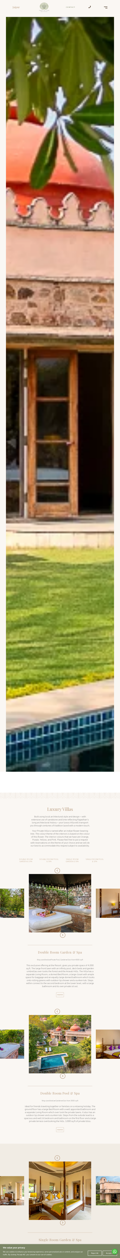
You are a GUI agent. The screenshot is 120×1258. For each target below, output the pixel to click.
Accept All (110, 1253)
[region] (60, 1251)
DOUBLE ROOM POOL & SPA (49, 860)
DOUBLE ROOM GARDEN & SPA (26, 860)
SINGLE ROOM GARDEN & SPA (72, 860)
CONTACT (70, 7)
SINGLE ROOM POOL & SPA (95, 860)
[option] (60, 903)
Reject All (94, 1253)
